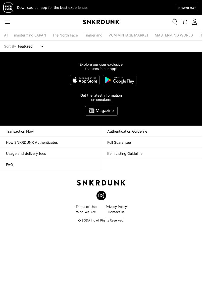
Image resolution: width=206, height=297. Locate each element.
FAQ (9, 164)
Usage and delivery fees (26, 153)
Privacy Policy (116, 207)
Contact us (116, 212)
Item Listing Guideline (124, 153)
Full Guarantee (119, 142)
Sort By (10, 46)
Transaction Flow (20, 131)
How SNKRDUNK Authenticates (32, 142)
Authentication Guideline (127, 131)
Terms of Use (86, 207)
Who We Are (86, 212)
